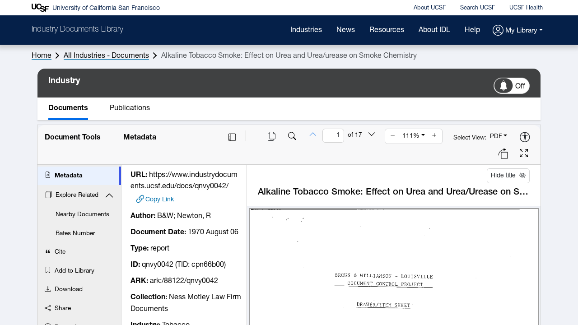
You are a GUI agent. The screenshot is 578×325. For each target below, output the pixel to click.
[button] (517, 31)
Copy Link (159, 199)
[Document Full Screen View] (523, 154)
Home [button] (41, 56)
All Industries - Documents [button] (106, 56)
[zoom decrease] (393, 136)
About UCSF (430, 8)
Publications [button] (130, 108)
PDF (496, 136)
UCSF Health (526, 8)
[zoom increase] (434, 136)
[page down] (371, 135)
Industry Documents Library (77, 30)
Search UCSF (477, 8)
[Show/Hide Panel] (232, 137)
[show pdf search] (292, 137)
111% (411, 136)
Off (520, 86)
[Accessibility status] (524, 138)
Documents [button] (68, 108)
